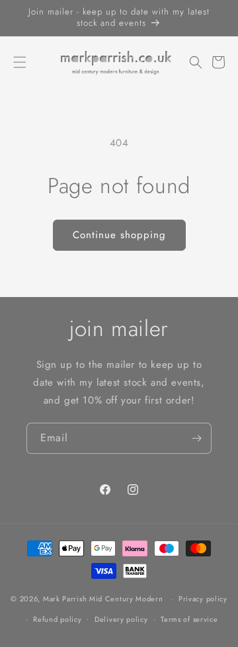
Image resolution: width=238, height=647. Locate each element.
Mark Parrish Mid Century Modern (103, 598)
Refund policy (57, 619)
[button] (19, 62)
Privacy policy (202, 598)
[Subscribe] (196, 438)
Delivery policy (121, 619)
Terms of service (189, 619)
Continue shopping (119, 235)
